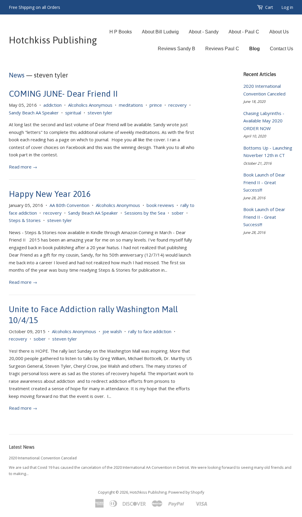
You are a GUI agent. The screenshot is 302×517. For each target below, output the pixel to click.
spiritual (73, 113)
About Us (279, 31)
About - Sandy (204, 31)
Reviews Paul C (222, 48)
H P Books (120, 31)
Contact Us (281, 48)
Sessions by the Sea (144, 213)
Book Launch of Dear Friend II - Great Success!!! (264, 182)
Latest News (22, 447)
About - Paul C (244, 31)
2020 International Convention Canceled (43, 458)
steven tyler (100, 113)
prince (156, 105)
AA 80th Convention (69, 205)
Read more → (23, 167)
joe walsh (112, 331)
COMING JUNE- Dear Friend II (63, 93)
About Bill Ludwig (160, 31)
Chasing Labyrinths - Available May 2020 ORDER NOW (263, 120)
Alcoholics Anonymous (90, 105)
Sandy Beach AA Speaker (34, 113)
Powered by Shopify (186, 492)
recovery (177, 105)
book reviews (160, 205)
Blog (254, 48)
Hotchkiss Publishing (53, 40)
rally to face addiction (149, 331)
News (16, 75)
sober (178, 213)
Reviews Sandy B (176, 48)
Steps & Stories (25, 220)
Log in (287, 7)
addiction (52, 105)
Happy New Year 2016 (50, 194)
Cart (269, 7)
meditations (131, 105)
